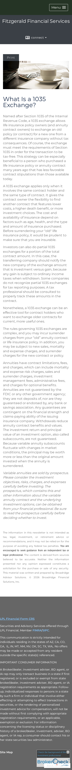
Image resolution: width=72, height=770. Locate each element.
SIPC (45, 630)
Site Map (6, 752)
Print (11, 57)
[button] (58, 7)
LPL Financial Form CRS (17, 619)
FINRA (37, 630)
